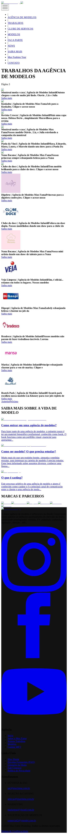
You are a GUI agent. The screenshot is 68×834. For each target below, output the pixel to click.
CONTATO (14, 63)
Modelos (12, 744)
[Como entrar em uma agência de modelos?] (23, 419)
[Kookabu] (44, 503)
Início (10, 735)
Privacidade (22, 831)
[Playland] (32, 503)
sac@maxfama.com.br (19, 788)
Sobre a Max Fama (17, 738)
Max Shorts (13, 759)
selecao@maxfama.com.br (21, 799)
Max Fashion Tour (17, 57)
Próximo (14, 401)
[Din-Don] (56, 503)
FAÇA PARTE (15, 40)
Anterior (5, 401)
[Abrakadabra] (19, 503)
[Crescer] (6, 503)
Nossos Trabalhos (16, 741)
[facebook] (34, 657)
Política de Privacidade (19, 770)
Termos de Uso (8, 831)
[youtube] (34, 723)
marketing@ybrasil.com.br (21, 809)
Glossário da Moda (17, 765)
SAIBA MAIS (15, 51)
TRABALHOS (15, 23)
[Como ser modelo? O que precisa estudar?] (23, 445)
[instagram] (34, 591)
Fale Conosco (14, 767)
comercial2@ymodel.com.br (22, 820)
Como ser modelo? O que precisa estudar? (28, 451)
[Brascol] (6, 505)
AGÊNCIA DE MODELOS (22, 17)
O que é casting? (12, 477)
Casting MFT (14, 747)
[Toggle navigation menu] (5, 7)
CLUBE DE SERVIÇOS (20, 28)
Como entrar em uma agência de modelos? (29, 425)
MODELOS (14, 34)
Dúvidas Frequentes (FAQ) (21, 762)
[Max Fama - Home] (11, 2)
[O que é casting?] (10, 471)
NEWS (11, 45)
